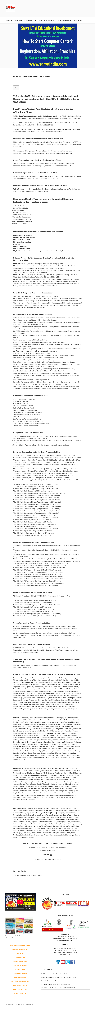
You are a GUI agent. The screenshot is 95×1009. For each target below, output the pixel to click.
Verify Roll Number (20, 977)
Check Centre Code (20, 973)
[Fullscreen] (33, 909)
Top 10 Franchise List (20, 985)
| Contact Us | (65, 944)
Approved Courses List (46, 20)
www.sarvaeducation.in (65, 940)
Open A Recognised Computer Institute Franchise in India (58, 977)
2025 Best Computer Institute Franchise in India (55, 984)
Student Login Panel (20, 961)
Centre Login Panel (20, 965)
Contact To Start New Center (20, 945)
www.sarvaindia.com (47, 850)
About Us (9, 20)
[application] (20, 901)
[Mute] (30, 909)
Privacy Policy (9, 1004)
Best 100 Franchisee (20, 989)
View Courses (20, 957)
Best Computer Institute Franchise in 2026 (54, 974)
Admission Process (64, 20)
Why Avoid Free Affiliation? (20, 981)
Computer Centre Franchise (49, 981)
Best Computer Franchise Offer (25, 20)
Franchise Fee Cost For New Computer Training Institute (58, 988)
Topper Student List (20, 993)
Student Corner (20, 969)
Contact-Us (78, 20)
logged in (25, 875)
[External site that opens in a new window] (47, 909)
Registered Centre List (20, 949)
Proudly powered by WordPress (24, 1004)
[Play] (7, 909)
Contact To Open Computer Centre (52, 929)
